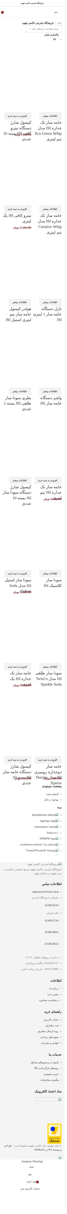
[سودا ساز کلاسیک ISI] (47, 517)
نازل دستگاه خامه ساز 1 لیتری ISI (47, 314)
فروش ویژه (52, 793)
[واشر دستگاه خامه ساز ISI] (47, 335)
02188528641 (52, 932)
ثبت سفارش (52, 1025)
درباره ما (54, 988)
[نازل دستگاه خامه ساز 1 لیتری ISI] (47, 246)
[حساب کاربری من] (7, 12)
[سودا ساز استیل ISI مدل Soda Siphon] (17, 517)
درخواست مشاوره (49, 1000)
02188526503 (52, 905)
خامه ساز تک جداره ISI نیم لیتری (51, 492)
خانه (59, 23)
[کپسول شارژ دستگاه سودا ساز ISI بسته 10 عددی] (17, 424)
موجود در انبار (51, 799)
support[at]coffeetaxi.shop (45, 891)
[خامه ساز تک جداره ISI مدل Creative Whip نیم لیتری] (47, 152)
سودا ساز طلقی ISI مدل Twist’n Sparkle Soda (48, 678)
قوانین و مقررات (50, 1043)
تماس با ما (53, 994)
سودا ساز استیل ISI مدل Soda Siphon (18, 585)
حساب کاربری (51, 1019)
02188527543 (52, 920)
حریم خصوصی (51, 1074)
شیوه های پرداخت (49, 1037)
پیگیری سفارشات (49, 1080)
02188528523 (52, 944)
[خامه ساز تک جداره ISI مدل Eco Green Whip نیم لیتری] (47, 59)
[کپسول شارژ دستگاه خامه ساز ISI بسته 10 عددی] (17, 703)
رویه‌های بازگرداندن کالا (46, 1068)
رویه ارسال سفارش (48, 1031)
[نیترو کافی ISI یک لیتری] (17, 152)
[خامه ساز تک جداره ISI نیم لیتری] (47, 424)
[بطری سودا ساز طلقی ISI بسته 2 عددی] (17, 335)
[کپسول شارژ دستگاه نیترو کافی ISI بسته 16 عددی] (17, 59)
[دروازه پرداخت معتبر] (54, 1133)
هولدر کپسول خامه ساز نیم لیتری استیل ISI (18, 314)
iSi (54, 39)
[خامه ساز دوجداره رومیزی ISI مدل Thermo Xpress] (47, 703)
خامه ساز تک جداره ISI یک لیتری (20, 678)
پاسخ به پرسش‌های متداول (45, 1062)
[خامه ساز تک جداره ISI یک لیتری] (17, 610)
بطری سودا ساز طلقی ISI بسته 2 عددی (17, 403)
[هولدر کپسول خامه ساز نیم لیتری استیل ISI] (17, 246)
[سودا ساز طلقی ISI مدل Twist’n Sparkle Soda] (47, 610)
